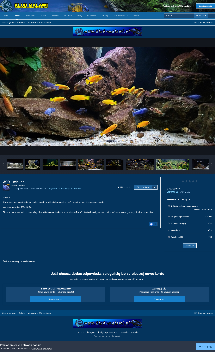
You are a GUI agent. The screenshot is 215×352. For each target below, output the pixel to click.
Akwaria (172, 191)
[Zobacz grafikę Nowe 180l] (50, 164)
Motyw (90, 332)
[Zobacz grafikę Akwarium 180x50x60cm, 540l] (68, 164)
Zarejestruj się (205, 6)
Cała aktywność (120, 15)
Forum (5, 15)
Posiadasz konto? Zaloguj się (177, 6)
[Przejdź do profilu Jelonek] (6, 187)
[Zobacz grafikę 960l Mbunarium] (140, 164)
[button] (3, 164)
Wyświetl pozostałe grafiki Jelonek (65, 188)
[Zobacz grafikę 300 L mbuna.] (91, 164)
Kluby (79, 15)
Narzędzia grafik (201, 149)
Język (80, 332)
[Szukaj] (211, 15)
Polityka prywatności (108, 332)
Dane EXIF (189, 246)
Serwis (136, 15)
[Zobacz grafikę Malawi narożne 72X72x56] (33, 164)
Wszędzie (200, 15)
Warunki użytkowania (42, 348)
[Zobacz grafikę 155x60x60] (172, 164)
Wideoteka (31, 15)
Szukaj (105, 15)
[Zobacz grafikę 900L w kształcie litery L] (114, 164)
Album (44, 15)
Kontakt (55, 15)
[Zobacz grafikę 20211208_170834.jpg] (15, 164)
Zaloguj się (159, 299)
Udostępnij (124, 187)
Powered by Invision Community (107, 336)
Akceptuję (206, 346)
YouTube (68, 15)
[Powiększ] (107, 96)
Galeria (17, 15)
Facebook (91, 15)
